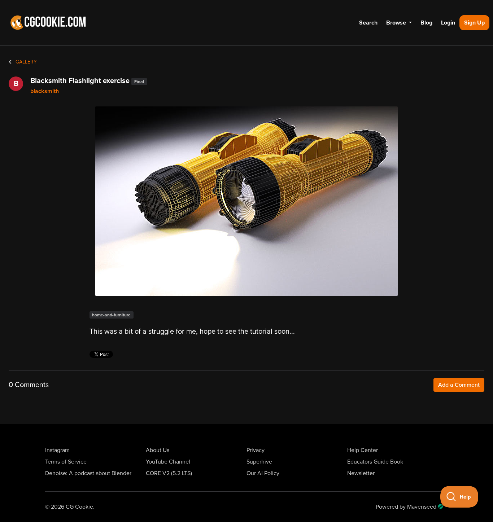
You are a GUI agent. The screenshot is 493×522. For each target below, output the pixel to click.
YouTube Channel (168, 461)
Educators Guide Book (375, 461)
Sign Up (474, 22)
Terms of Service (66, 461)
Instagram (57, 450)
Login (448, 22)
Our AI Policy (263, 473)
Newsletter (361, 473)
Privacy (256, 450)
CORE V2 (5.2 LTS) (169, 473)
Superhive (259, 461)
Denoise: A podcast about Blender (88, 473)
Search (368, 22)
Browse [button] (396, 22)
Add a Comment (459, 385)
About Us (157, 450)
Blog (426, 22)
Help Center (362, 450)
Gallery (25, 62)
